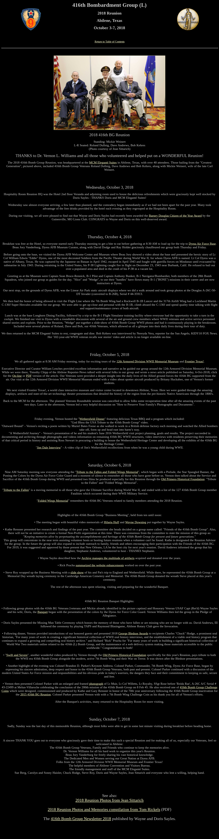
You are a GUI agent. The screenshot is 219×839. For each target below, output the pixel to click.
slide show (77, 572)
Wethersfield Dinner (92, 419)
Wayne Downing (135, 522)
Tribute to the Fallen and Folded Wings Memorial (107, 472)
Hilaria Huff (111, 522)
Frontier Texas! (194, 361)
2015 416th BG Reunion (35, 694)
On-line (17, 375)
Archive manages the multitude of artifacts (107, 558)
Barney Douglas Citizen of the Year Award (175, 215)
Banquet (42, 612)
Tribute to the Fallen (16, 490)
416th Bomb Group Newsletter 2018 (81, 818)
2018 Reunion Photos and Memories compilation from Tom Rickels (104, 809)
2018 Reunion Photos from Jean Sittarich (109, 800)
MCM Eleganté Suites (103, 162)
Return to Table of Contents (110, 41)
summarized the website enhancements (100, 565)
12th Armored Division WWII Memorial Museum (148, 361)
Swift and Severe (17, 655)
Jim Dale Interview (49, 447)
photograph (96, 683)
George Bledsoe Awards (133, 633)
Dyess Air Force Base (202, 243)
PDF (29, 375)
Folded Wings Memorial (53, 500)
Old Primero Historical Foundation (182, 479)
